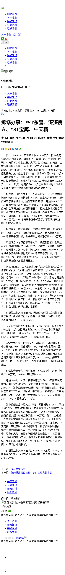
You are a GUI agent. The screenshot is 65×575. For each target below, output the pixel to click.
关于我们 (12, 17)
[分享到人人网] (16, 149)
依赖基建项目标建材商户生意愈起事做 (31, 472)
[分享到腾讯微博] (13, 149)
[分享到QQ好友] (6, 511)
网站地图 (20, 538)
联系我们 (12, 28)
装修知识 (12, 21)
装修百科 (12, 25)
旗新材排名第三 (19, 469)
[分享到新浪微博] (6, 38)
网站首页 (12, 14)
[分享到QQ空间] (6, 149)
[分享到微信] (2, 38)
